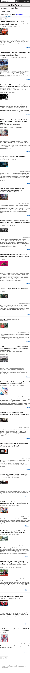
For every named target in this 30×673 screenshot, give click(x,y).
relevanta (19, 14)
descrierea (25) (16, 663)
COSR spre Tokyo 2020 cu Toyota (9, 319)
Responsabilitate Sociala (18, 57)
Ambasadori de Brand (15, 351)
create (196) (9, 666)
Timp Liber (12, 92)
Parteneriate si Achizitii (7, 598)
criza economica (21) (22, 666)
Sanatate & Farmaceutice (16, 127)
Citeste (28, 47)
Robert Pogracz (5, 567)
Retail (2, 124)
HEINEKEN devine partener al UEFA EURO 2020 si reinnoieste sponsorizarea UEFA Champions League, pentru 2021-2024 (14, 348)
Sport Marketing (14, 191)
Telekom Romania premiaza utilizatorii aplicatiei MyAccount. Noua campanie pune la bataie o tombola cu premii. (14, 256)
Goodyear (18, 598)
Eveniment (3, 26)
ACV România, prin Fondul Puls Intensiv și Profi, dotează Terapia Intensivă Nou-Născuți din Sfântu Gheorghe (13, 121)
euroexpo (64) (14, 665)
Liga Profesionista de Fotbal (17, 564)
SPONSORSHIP (4, 191)
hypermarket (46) (8, 663)
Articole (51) (5, 16)
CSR (8, 57)
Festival (9, 26)
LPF (12, 567)
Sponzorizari (17, 567)
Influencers (4, 354)
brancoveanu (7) (23, 663)
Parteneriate (17, 26)
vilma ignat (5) (5, 667)
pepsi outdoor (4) (7, 665)
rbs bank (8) (14, 666)
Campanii (9, 89)
